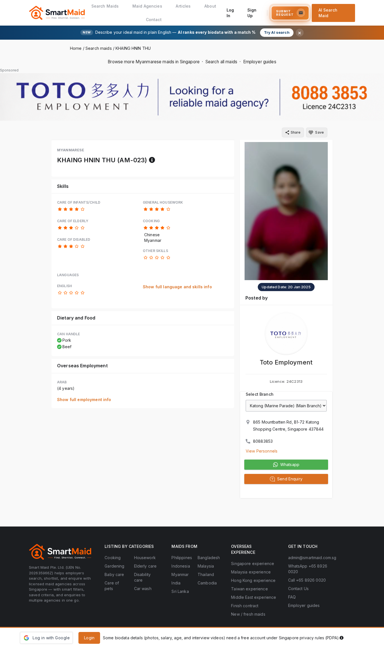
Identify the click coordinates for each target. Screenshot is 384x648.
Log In (230, 13)
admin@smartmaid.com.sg (312, 557)
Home (76, 48)
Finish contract (244, 605)
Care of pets (112, 585)
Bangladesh (209, 557)
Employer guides (259, 61)
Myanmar (180, 574)
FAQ (292, 597)
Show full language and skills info (177, 286)
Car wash (143, 588)
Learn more (356, 637)
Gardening (114, 566)
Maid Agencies (147, 6)
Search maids (98, 48)
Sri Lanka (180, 591)
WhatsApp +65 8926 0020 (307, 569)
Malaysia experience (251, 572)
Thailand (206, 574)
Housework (145, 557)
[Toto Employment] (286, 333)
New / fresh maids (248, 614)
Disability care (142, 577)
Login (89, 637)
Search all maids (221, 61)
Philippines (181, 557)
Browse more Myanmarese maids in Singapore (154, 61)
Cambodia (207, 582)
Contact (154, 19)
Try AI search (277, 32)
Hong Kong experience (253, 580)
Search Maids (105, 6)
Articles (183, 6)
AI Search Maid (328, 13)
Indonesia (180, 566)
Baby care (114, 574)
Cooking (113, 557)
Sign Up (252, 13)
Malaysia (206, 566)
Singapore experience (252, 563)
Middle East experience (253, 597)
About (210, 6)
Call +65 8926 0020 (307, 580)
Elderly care (145, 566)
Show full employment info (84, 399)
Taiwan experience (249, 588)
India (175, 582)
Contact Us (298, 588)
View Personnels (261, 451)
